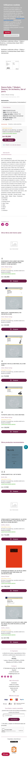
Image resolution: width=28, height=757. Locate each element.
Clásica (21, 41)
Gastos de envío (14, 688)
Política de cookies (14, 684)
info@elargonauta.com (14, 673)
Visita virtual (14, 690)
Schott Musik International (15, 116)
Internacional (3, 44)
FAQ (14, 691)
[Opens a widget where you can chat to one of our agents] (5, 754)
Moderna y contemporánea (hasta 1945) (11, 43)
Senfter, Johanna (5, 525)
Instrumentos (5, 102)
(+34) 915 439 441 (14, 671)
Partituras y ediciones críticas (9, 41)
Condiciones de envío (14, 686)
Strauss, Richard (5, 576)
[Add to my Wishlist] (4, 145)
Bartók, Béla (4, 477)
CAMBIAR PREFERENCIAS (11, 35)
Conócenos (14, 682)
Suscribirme (14, 719)
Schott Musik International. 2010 (10, 97)
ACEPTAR (7, 32)
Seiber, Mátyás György (6, 266)
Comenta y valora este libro (14, 124)
